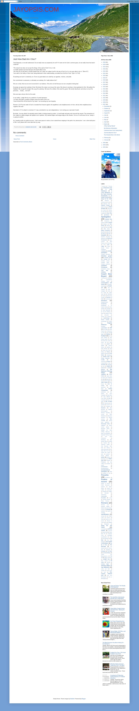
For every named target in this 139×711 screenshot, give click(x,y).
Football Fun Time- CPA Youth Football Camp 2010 (118, 653)
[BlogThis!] (45, 127)
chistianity (103, 251)
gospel (108, 343)
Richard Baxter (106, 499)
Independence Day (105, 363)
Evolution (103, 326)
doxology (108, 308)
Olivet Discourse (104, 449)
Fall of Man (105, 329)
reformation (109, 489)
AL (111, 202)
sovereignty (103, 528)
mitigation (103, 425)
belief (106, 227)
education (106, 314)
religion (110, 491)
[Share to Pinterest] (50, 127)
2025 (104, 64)
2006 (104, 142)
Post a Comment (20, 135)
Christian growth (108, 257)
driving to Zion (109, 313)
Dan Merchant (109, 294)
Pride (111, 471)
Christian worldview (105, 264)
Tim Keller (109, 551)
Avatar (102, 222)
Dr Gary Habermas (105, 310)
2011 (104, 95)
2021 (104, 73)
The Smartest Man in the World (112, 135)
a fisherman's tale (107, 187)
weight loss (106, 559)
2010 (104, 97)
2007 (104, 104)
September (107, 110)
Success (110, 530)
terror (111, 536)
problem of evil (106, 473)
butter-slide (109, 243)
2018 (104, 80)
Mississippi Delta (105, 423)
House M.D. (106, 356)
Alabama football (105, 205)
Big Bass (103, 232)
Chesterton (103, 249)
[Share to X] (47, 127)
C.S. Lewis (106, 244)
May (105, 119)
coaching (103, 278)
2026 (104, 62)
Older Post (92, 139)
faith (111, 327)
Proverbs (105, 475)
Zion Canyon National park (106, 573)
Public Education (105, 485)
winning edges (105, 564)
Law (109, 398)
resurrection (104, 496)
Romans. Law (105, 504)
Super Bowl (105, 532)
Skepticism (106, 524)
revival (110, 497)
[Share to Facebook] (48, 127)
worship (102, 570)
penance (108, 457)
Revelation (103, 497)
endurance (109, 316)
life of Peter (109, 401)
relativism (105, 491)
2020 (104, 75)
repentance (103, 494)
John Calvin (104, 382)
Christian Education (105, 254)
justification (103, 391)
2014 (104, 89)
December (107, 106)
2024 (104, 66)
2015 (104, 86)
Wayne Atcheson (108, 557)
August (106, 113)
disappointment (104, 302)
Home (54, 139)
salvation (103, 511)
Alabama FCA (106, 203)
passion (108, 454)
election (103, 316)
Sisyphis (110, 522)
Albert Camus (104, 206)
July (105, 115)
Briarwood (103, 238)
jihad (108, 379)
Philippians (103, 462)
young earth (109, 570)
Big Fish (109, 232)
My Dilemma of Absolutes (110, 128)
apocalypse (106, 214)
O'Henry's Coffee (105, 444)
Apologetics (106, 217)
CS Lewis (103, 292)
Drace (102, 313)
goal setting (104, 337)
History (108, 351)
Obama (108, 447)
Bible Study (107, 228)
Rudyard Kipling (105, 506)
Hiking (102, 351)
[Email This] (43, 127)
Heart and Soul (106, 350)
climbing (103, 272)
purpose (103, 486)
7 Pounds (109, 186)
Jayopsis (103, 374)
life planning (106, 403)
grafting (108, 347)
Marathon (103, 407)
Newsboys (103, 439)
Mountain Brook (105, 428)
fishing (108, 334)
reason (108, 488)
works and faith (105, 568)
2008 (104, 102)
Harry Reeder (104, 348)
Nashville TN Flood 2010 (106, 434)
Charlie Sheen (105, 247)
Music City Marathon (105, 433)
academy (103, 202)
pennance (103, 458)
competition (109, 278)
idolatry (108, 361)
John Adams (107, 380)
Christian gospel (106, 256)
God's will (103, 342)
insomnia (103, 364)
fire (107, 332)
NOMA (110, 441)
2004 (104, 147)
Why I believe (104, 560)
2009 (104, 100)
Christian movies (105, 260)
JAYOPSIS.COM (36, 9)
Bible (111, 227)
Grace (102, 345)
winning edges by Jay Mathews (106, 566)
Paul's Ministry (105, 455)
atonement (106, 220)
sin (105, 522)
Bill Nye (108, 233)
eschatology (103, 321)
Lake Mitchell (106, 396)
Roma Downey (105, 500)
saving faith (103, 516)
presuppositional (104, 468)
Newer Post (17, 139)
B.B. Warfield (109, 222)
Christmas (104, 267)
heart (111, 348)
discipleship (103, 303)
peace (102, 457)
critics (109, 291)
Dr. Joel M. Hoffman (105, 311)
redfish (102, 489)
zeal (105, 572)
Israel (102, 367)
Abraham (107, 200)
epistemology (106, 318)
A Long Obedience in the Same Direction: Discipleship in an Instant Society (106, 194)
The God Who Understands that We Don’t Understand (117, 597)
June (105, 117)
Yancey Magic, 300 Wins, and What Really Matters (117, 632)
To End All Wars (106, 552)
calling (102, 246)
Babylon (105, 224)
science (108, 517)
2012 (104, 93)
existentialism (104, 327)
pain (102, 454)
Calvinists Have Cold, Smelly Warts (113, 130)
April (105, 122)
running (108, 509)
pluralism (108, 463)
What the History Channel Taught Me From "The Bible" (117, 664)
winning (108, 562)
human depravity (105, 358)
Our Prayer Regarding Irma (117, 621)
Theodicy (108, 549)
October (106, 108)
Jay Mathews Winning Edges (106, 371)
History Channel (104, 353)
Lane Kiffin (103, 398)
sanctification (105, 514)
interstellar (110, 364)
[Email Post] (40, 127)
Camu (108, 246)
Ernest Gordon (105, 319)
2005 (104, 145)
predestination (104, 466)
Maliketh (72, 698)
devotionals (107, 298)
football (103, 336)
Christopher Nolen (105, 268)
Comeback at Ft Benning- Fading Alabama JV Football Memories (117, 677)
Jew (104, 379)
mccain (102, 414)
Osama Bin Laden (105, 452)
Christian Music (105, 262)
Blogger (84, 698)
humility (103, 359)
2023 (104, 69)
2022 (104, 71)
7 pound (103, 186)
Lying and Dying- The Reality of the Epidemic (117, 586)
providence (107, 477)
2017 (104, 82)
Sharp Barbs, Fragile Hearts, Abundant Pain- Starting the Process (117, 610)
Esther (110, 321)
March (106, 124)
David (104, 295)
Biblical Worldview (105, 230)
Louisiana (108, 406)
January (106, 140)
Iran (104, 366)
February (106, 137)
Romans (104, 503)
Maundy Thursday (105, 412)
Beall (102, 227)
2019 (104, 77)
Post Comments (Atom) (26, 141)
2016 (104, 84)
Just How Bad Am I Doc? (110, 132)
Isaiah (108, 366)
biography (103, 235)
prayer (102, 465)
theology (103, 551)
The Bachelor (105, 538)
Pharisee (108, 460)
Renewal (106, 493)
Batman (108, 225)
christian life (107, 259)
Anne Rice (109, 213)
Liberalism (103, 399)
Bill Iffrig (103, 233)
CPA (109, 287)
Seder (102, 519)
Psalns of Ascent (105, 483)
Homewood (109, 355)
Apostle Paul (108, 219)
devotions (104, 300)
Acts (108, 202)
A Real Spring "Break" (109, 126)
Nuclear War (107, 442)
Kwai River (109, 395)
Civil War (104, 270)
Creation (103, 289)
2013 (104, 91)
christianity (104, 265)
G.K (110, 335)
